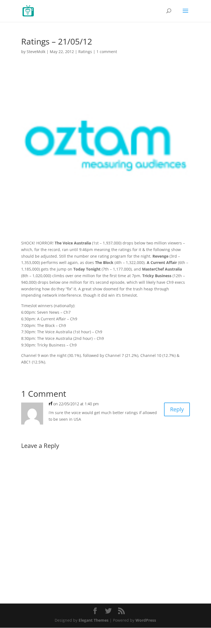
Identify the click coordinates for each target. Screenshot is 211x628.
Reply (177, 409)
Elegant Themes (94, 620)
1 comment (106, 51)
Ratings (85, 51)
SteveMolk (36, 51)
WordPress (145, 620)
